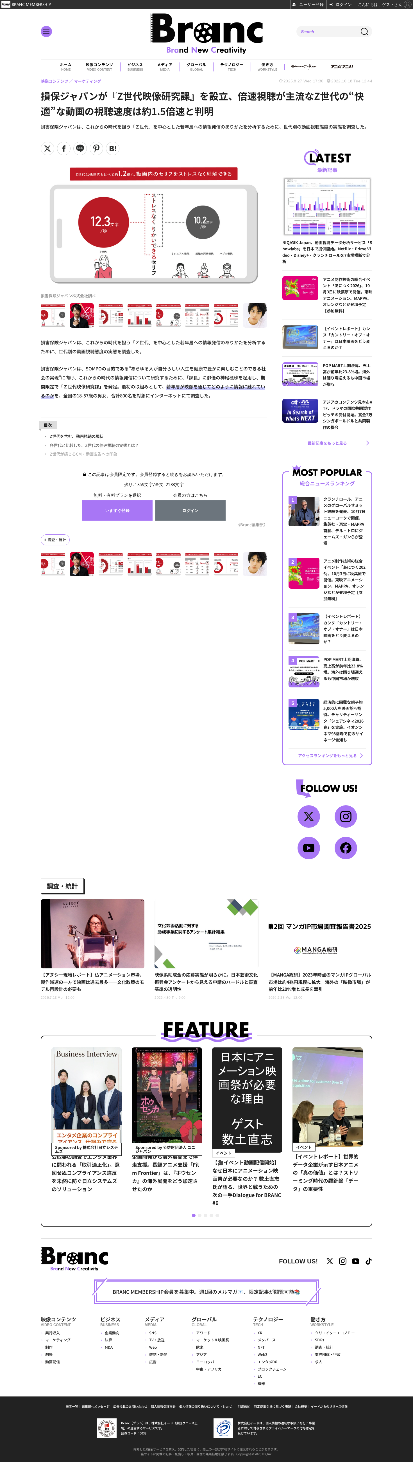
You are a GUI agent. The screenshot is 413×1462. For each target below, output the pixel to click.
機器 (261, 1383)
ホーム (66, 66)
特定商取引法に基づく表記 (272, 1406)
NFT (261, 1347)
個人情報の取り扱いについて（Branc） (206, 1406)
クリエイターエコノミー (335, 1332)
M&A (109, 1347)
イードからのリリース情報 (329, 1406)
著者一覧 (72, 1406)
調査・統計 (57, 539)
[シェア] (64, 148)
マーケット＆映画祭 (212, 1339)
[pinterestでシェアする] (96, 148)
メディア (165, 66)
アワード (203, 1332)
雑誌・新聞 (158, 1354)
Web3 (262, 1354)
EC (260, 1376)
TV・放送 (157, 1339)
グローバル (196, 66)
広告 (152, 1361)
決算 (108, 1339)
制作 (49, 1347)
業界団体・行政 (328, 1354)
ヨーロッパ (205, 1361)
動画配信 (52, 1361)
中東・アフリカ (209, 1369)
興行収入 (52, 1332)
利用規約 (244, 1406)
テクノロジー (232, 66)
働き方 (267, 66)
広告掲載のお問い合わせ (130, 1406)
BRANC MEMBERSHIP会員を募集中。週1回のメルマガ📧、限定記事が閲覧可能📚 (206, 1291)
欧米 (199, 1347)
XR (260, 1332)
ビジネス (135, 66)
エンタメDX (267, 1361)
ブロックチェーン (272, 1369)
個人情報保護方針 (163, 1406)
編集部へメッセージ (96, 1406)
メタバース (267, 1339)
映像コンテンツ (99, 66)
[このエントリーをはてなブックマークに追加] (112, 148)
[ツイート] (47, 148)
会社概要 (301, 1406)
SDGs (319, 1339)
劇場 (49, 1354)
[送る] (80, 148)
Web (153, 1347)
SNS (152, 1332)
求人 (318, 1361)
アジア (201, 1354)
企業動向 (112, 1332)
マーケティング (58, 1339)
